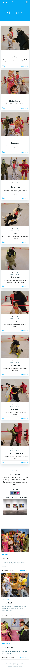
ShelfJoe (16, 52)
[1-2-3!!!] (15, 214)
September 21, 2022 (15, 54)
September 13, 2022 (15, 362)
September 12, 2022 (15, 406)
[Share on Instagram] (18, 493)
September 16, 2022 (15, 230)
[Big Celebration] (15, 82)
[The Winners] (15, 168)
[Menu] (26, 2)
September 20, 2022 (15, 98)
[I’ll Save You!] (15, 258)
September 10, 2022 (15, 450)
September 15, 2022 (15, 274)
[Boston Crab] (15, 346)
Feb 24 (12, 657)
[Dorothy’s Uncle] (15, 629)
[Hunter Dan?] (15, 585)
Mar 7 (11, 615)
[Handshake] (15, 38)
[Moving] (15, 540)
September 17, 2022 (15, 184)
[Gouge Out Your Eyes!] (15, 434)
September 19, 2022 (15, 140)
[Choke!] (15, 302)
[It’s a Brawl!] (15, 390)
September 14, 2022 (15, 318)
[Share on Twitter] (15, 493)
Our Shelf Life (6, 554)
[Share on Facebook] (12, 493)
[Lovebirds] (15, 124)
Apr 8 (11, 570)
